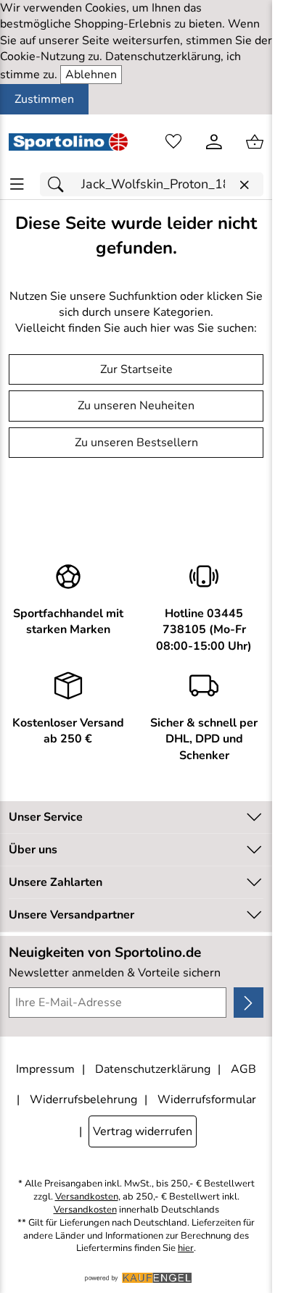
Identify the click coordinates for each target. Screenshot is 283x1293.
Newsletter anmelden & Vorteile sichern (115, 973)
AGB (243, 1069)
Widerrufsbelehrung (83, 1100)
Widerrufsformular (206, 1100)
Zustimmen (44, 99)
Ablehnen (91, 75)
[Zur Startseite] (68, 142)
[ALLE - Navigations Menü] (17, 184)
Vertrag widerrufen (142, 1131)
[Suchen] (59, 184)
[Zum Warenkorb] (254, 142)
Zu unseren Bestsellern (136, 443)
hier (186, 1248)
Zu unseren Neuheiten (136, 406)
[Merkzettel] (173, 142)
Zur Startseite (136, 369)
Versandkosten (86, 1197)
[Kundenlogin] (214, 142)
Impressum (45, 1069)
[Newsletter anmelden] (248, 1002)
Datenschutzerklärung (152, 1069)
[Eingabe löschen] (244, 185)
